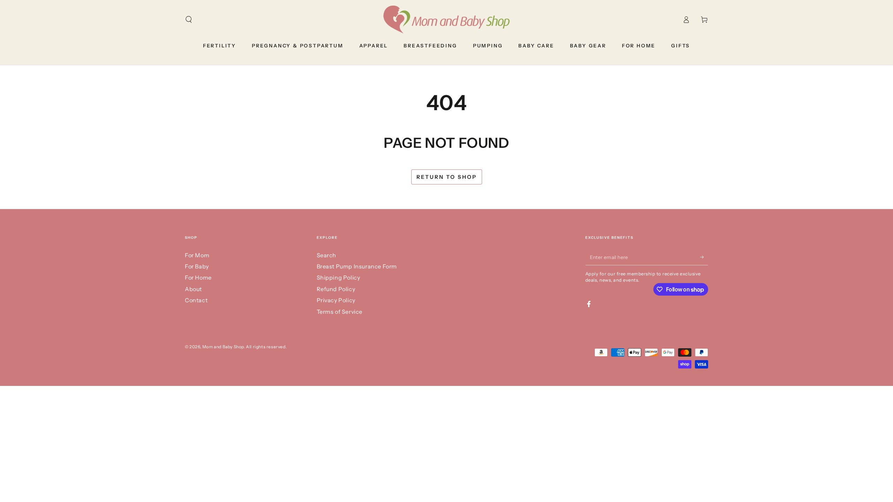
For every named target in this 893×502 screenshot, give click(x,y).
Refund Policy (336, 289)
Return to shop (447, 177)
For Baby (197, 266)
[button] (189, 19)
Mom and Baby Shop (223, 346)
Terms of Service (340, 311)
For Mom (197, 255)
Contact (196, 300)
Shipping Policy (338, 277)
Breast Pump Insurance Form (357, 266)
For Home (198, 277)
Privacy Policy (336, 300)
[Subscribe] (704, 257)
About (193, 289)
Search (327, 255)
